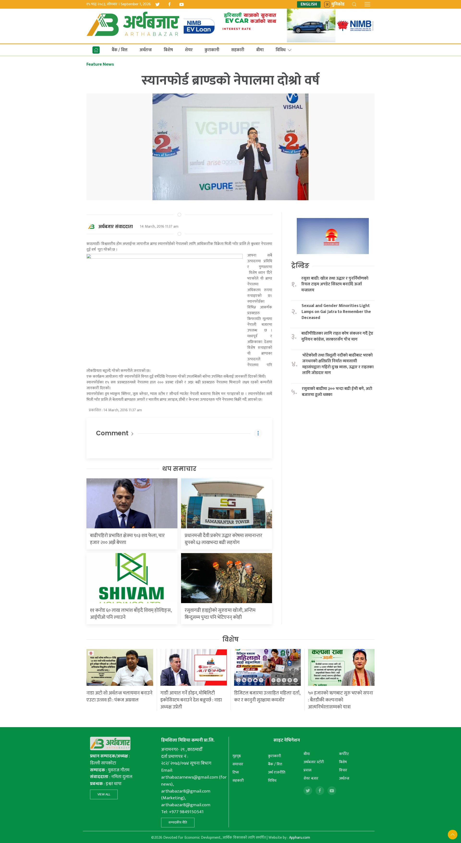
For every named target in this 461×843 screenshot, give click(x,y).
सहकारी (237, 50)
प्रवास (307, 770)
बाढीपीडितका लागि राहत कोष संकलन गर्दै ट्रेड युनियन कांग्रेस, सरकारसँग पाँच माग (337, 336)
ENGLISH (309, 4)
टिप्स (235, 772)
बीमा (260, 50)
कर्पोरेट (344, 754)
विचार (343, 770)
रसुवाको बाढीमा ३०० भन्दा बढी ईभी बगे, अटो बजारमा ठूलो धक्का (337, 392)
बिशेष (168, 50)
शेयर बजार (310, 778)
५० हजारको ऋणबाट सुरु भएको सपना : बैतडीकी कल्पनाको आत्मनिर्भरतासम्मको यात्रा (340, 700)
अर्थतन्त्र (146, 50)
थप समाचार (179, 468)
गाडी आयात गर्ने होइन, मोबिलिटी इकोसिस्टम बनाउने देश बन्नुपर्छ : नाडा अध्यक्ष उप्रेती (191, 700)
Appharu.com (299, 837)
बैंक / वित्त (119, 50)
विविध (280, 50)
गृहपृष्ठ (236, 756)
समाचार (237, 764)
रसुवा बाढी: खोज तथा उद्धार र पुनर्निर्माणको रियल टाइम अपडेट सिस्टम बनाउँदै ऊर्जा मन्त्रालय (334, 284)
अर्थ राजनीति (276, 772)
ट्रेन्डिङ (300, 265)
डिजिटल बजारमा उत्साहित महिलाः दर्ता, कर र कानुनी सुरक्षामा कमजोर (267, 696)
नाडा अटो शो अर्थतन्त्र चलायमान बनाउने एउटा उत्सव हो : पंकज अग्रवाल (119, 696)
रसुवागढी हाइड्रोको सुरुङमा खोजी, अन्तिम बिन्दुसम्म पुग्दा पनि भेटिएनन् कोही (220, 613)
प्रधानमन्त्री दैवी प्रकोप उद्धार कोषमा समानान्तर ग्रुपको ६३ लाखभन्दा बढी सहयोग (223, 539)
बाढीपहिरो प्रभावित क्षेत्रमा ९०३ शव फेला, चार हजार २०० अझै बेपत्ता (127, 539)
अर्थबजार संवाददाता (115, 227)
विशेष (230, 639)
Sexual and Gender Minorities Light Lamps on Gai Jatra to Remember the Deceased (336, 312)
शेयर (189, 50)
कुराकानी (212, 50)
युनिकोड (338, 4)
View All (103, 794)
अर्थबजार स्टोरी (313, 762)
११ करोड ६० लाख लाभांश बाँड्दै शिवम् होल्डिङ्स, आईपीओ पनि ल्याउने (130, 613)
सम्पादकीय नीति (178, 822)
